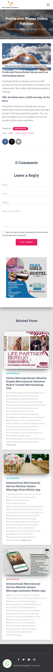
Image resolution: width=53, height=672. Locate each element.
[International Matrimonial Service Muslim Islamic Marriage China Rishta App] (26, 464)
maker (10, 133)
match (17, 133)
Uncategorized (20, 128)
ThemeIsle (35, 666)
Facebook (19, 660)
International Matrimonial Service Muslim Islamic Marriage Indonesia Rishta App (25, 587)
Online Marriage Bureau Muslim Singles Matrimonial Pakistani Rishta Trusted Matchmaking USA (26, 383)
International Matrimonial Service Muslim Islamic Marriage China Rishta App (23, 486)
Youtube (29, 660)
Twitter (23, 660)
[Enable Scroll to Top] (47, 666)
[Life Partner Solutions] (11, 4)
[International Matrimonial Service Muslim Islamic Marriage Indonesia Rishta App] (26, 562)
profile (31, 133)
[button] (7, 663)
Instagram (34, 660)
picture (24, 133)
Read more (11, 445)
